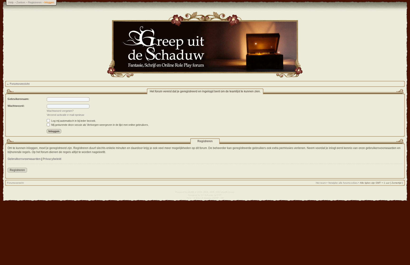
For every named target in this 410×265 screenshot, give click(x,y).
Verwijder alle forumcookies (343, 182)
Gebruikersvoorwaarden (24, 159)
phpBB (191, 192)
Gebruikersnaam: (18, 99)
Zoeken (20, 2)
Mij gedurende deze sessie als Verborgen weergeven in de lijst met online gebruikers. (100, 124)
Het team (321, 182)
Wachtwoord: (16, 105)
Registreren (35, 2)
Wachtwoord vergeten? (60, 110)
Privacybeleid (52, 159)
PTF (219, 195)
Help (11, 2)
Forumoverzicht (20, 83)
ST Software (207, 195)
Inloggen (49, 2)
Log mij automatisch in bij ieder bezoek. (73, 120)
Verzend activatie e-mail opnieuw (65, 114)
